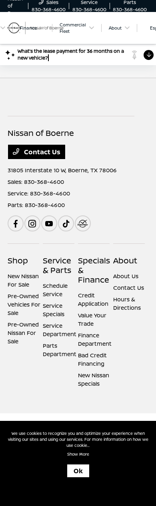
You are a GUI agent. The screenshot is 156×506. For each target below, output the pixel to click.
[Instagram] (32, 223)
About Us (125, 276)
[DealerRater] (83, 223)
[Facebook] (16, 223)
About (125, 260)
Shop (18, 260)
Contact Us (41, 151)
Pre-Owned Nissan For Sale (23, 333)
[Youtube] (49, 223)
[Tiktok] (66, 223)
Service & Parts (57, 265)
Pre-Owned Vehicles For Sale (24, 304)
